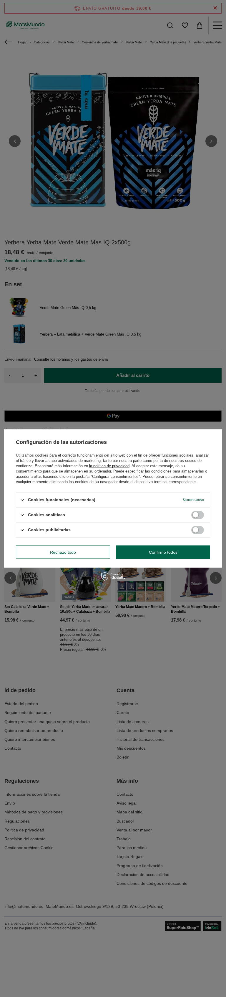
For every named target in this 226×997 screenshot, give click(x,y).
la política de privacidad (109, 466)
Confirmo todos (163, 552)
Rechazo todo (63, 552)
